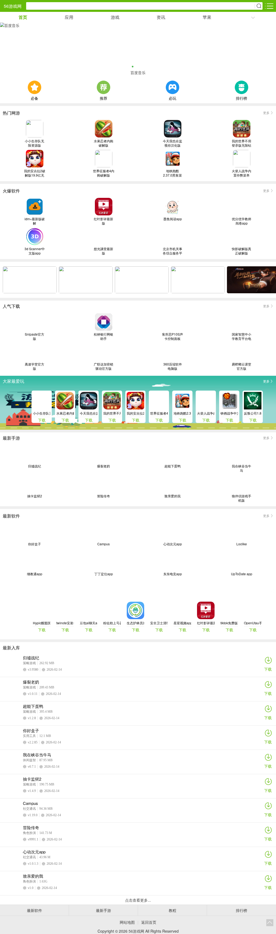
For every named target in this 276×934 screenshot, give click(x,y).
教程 (172, 910)
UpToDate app (241, 574)
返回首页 (148, 922)
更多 (266, 112)
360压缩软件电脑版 (172, 366)
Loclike (241, 544)
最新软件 (34, 910)
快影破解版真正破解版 (241, 251)
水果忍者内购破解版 (103, 143)
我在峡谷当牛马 (241, 468)
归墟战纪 (34, 466)
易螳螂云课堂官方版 (241, 366)
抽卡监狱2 (34, 496)
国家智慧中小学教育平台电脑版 (241, 336)
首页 (23, 17)
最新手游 (103, 910)
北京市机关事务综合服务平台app (172, 251)
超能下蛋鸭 (172, 466)
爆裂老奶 (103, 466)
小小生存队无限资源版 (34, 143)
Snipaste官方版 (34, 336)
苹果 (207, 17)
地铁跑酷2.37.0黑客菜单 (172, 173)
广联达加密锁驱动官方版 (103, 366)
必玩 (172, 97)
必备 (34, 97)
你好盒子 (34, 544)
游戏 (115, 17)
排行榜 (241, 97)
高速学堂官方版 (34, 366)
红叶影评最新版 (103, 221)
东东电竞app (172, 574)
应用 (69, 17)
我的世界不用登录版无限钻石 (241, 143)
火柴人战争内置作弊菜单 (241, 173)
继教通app (34, 574)
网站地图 (127, 922)
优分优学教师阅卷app (241, 221)
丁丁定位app (103, 574)
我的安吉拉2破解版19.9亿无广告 (34, 173)
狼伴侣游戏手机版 (241, 498)
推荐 (103, 97)
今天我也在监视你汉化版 (172, 143)
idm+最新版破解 (35, 221)
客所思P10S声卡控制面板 (172, 336)
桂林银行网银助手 (103, 336)
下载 (268, 669)
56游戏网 (13, 6)
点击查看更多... (138, 900)
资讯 (161, 17)
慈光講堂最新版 (103, 251)
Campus (103, 544)
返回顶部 (269, 922)
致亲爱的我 (172, 496)
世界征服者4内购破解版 (103, 173)
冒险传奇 (103, 496)
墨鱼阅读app (172, 219)
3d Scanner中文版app (35, 251)
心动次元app (172, 544)
